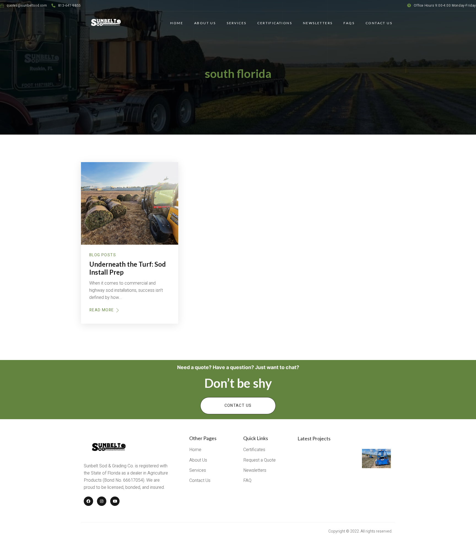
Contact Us (379, 23)
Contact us (238, 405)
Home (176, 23)
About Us (205, 23)
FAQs (349, 23)
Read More (102, 310)
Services (236, 23)
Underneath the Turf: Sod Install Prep (127, 268)
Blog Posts (102, 255)
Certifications (274, 23)
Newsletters (317, 23)
